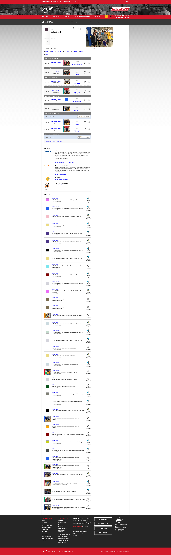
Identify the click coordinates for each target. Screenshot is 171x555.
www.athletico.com (59, 162)
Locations (83, 22)
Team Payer (61, 520)
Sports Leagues (47, 525)
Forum (47, 54)
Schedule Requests (64, 534)
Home (60, 22)
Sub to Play (57, 17)
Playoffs (75, 51)
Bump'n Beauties (77, 64)
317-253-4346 (118, 530)
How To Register (47, 536)
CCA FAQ (44, 531)
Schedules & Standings (82, 17)
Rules (91, 22)
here (77, 534)
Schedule (58, 51)
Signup (98, 22)
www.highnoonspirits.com (61, 179)
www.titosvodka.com (60, 185)
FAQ (61, 1)
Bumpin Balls (77, 101)
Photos (82, 51)
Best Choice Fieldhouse (56, 62)
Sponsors (45, 529)
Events (67, 17)
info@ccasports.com (120, 529)
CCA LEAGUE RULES (63, 538)
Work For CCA (103, 532)
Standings (67, 51)
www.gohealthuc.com (60, 174)
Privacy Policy (113, 551)
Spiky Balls (77, 110)
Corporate (54, 1)
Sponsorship (46, 1)
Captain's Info (46, 534)
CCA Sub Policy (62, 536)
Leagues (45, 17)
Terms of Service (104, 551)
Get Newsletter (103, 523)
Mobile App (67, 1)
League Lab (126, 551)
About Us (97, 17)
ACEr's (77, 74)
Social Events (46, 527)
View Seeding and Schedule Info (54, 141)
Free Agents (77, 83)
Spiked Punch (55, 198)
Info (52, 51)
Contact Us (103, 528)
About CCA (45, 523)
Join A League (103, 519)
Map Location (71, 162)
